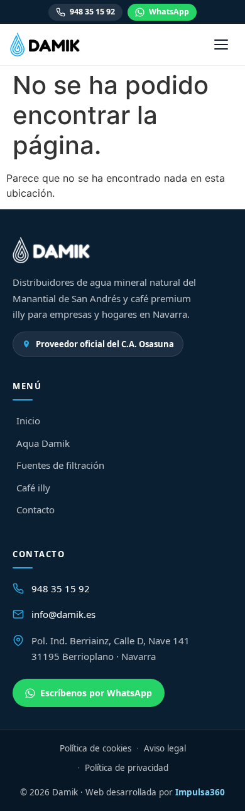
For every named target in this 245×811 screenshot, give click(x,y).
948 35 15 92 (92, 11)
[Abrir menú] (221, 44)
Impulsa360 (200, 792)
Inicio (28, 420)
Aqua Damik (43, 443)
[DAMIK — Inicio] (45, 44)
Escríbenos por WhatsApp (96, 693)
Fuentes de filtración (60, 465)
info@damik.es (63, 614)
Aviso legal (165, 748)
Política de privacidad (126, 767)
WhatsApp (169, 11)
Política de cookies (95, 748)
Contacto (35, 509)
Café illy (33, 487)
